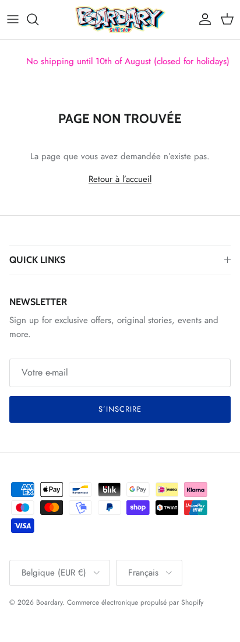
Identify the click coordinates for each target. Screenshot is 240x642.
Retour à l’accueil (120, 179)
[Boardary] (120, 19)
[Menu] (13, 19)
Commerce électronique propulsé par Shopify (135, 602)
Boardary (49, 602)
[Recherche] (38, 19)
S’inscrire (120, 409)
